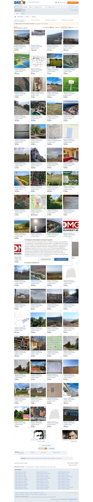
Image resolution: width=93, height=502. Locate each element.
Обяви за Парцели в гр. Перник (63, 475)
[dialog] (46, 251)
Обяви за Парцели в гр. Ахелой (42, 488)
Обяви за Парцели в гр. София (20, 472)
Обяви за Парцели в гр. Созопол (42, 481)
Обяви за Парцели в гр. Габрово (21, 481)
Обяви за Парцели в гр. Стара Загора (43, 473)
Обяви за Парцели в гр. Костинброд (43, 482)
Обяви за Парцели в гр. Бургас (20, 473)
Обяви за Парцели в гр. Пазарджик (43, 487)
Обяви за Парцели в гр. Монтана (21, 482)
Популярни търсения (42, 494)
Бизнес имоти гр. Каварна (50, 20)
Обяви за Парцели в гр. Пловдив (64, 472)
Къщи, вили (21, 453)
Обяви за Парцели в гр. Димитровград (43, 478)
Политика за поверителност (44, 256)
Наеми (30, 7)
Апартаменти (21, 452)
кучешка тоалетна (43, 466)
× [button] (69, 238)
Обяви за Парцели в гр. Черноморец (21, 484)
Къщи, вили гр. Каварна (19, 21)
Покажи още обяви (46, 445)
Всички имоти (18, 7)
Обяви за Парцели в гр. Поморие (21, 476)
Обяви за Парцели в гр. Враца (42, 479)
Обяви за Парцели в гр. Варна (42, 472)
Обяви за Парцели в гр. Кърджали (43, 476)
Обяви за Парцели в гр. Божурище (64, 479)
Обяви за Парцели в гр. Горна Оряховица (65, 487)
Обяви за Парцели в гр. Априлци (64, 485)
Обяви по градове (34, 494)
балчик (48, 466)
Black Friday (22, 494)
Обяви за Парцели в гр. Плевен (42, 475)
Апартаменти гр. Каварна (20, 20)
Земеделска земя (56, 452)
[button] (32, 262)
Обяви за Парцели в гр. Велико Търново (65, 476)
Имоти (27, 16)
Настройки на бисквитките (31, 256)
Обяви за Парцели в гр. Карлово (21, 485)
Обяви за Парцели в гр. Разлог (42, 484)
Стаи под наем (59, 458)
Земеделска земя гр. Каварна (68, 20)
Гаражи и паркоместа (52, 458)
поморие (54, 466)
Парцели (34, 16)
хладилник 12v (37, 466)
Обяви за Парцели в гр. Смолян (20, 487)
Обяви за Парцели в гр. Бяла (63, 478)
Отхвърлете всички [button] (46, 259)
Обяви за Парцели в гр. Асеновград (21, 479)
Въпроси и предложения (73, 492)
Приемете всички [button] (61, 259)
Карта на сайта (27, 494)
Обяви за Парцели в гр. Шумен (20, 475)
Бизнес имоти (43, 452)
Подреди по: (57, 27)
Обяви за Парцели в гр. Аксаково (42, 485)
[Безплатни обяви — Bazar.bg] (19, 2)
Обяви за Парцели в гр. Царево (63, 481)
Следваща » (51, 448)
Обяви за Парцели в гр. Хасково (21, 478)
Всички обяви (20, 16)
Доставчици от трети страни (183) (45, 248)
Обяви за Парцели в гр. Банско (63, 484)
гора (26, 466)
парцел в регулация (31, 466)
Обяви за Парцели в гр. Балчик (63, 482)
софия (51, 466)
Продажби (25, 7)
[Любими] (56, 2)
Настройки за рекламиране (36, 254)
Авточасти (42, 492)
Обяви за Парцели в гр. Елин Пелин (21, 488)
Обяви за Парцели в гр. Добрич (63, 488)
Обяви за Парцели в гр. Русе (63, 473)
